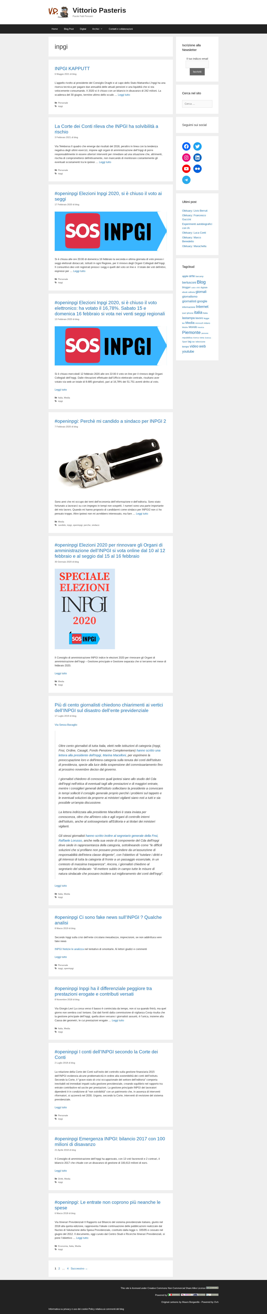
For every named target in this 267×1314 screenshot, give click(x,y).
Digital (83, 29)
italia (198, 312)
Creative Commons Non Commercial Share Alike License (176, 1288)
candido (62, 525)
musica (201, 327)
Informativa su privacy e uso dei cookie (68, 1309)
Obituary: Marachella (194, 246)
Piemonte (191, 332)
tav (193, 342)
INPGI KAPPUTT (72, 68)
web (202, 346)
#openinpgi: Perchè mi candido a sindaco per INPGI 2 (110, 421)
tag (189, 341)
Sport (184, 342)
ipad (184, 313)
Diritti (60, 1178)
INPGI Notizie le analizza (69, 949)
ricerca (196, 338)
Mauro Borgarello (190, 1302)
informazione (188, 307)
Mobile (185, 327)
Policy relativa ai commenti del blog (106, 1309)
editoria (191, 292)
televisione (200, 342)
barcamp (199, 276)
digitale (204, 287)
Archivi (95, 29)
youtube (188, 351)
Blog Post (69, 29)
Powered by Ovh (209, 1302)
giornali (201, 292)
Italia (60, 397)
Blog (201, 282)
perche (87, 525)
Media (67, 397)
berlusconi (189, 282)
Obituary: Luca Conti (194, 232)
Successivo (79, 1268)
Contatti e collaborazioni (121, 29)
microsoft (199, 323)
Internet (202, 306)
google (202, 301)
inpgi (60, 106)
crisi (198, 288)
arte (192, 276)
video (194, 346)
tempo (185, 346)
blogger (186, 287)
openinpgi (78, 525)
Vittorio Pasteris (99, 10)
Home (55, 29)
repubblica (187, 337)
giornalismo (189, 296)
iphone (190, 313)
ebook (185, 292)
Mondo (193, 327)
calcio (193, 288)
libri (183, 323)
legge (206, 318)
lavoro (199, 318)
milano (207, 323)
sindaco (95, 525)
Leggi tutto (124, 94)
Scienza (208, 338)
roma (202, 338)
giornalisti (189, 301)
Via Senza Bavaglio (66, 724)
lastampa (188, 318)
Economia (63, 1246)
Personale (63, 103)
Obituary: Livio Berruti (195, 210)
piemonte (204, 333)
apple (185, 276)
